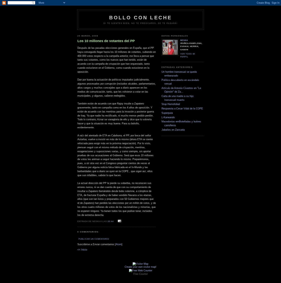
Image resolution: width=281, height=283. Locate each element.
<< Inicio (82, 249)
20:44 (111, 221)
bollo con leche (140, 17)
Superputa (167, 112)
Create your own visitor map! (140, 266)
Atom (119, 244)
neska (184, 40)
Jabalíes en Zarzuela (173, 129)
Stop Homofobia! (171, 104)
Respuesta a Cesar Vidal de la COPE (182, 108)
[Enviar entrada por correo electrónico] (119, 221)
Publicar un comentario (94, 239)
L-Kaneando (168, 117)
